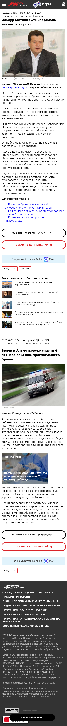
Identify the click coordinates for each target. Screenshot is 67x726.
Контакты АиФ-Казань (45, 605)
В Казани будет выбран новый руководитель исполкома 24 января (28, 206)
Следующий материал (32, 718)
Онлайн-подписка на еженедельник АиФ (30, 601)
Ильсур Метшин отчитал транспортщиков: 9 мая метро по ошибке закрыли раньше (38, 323)
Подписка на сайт (14, 605)
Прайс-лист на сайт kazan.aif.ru (24, 614)
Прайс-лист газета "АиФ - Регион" (24, 609)
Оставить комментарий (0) (34, 244)
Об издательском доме (18, 592)
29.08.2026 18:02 (10, 340)
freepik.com (8, 407)
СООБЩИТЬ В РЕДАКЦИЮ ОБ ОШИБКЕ (25, 626)
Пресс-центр (45, 592)
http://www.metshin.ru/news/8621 (27, 78)
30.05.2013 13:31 (10, 12)
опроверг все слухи (15, 87)
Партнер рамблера (29, 711)
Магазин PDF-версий (16, 596)
